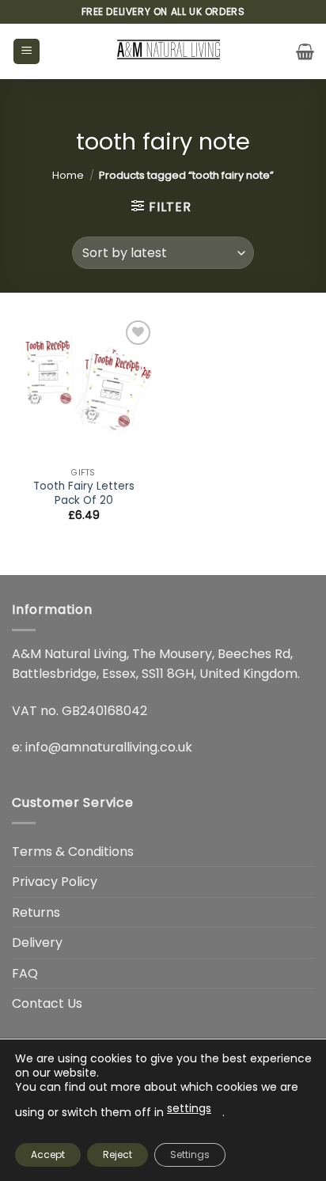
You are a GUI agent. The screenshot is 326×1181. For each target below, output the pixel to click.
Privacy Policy (54, 882)
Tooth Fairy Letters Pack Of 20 (84, 493)
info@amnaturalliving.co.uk (108, 747)
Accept (48, 1154)
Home (68, 175)
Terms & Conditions (73, 851)
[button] (26, 52)
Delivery (37, 942)
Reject (117, 1154)
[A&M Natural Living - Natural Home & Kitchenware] (168, 51)
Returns (36, 912)
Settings (190, 1154)
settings (189, 1108)
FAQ (25, 973)
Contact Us (47, 1003)
